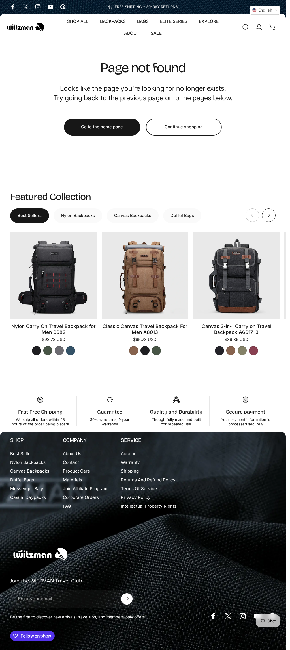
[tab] (29, 215)
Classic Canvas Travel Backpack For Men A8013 (145, 329)
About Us (72, 453)
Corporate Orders (81, 497)
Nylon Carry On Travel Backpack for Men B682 (53, 329)
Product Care (76, 471)
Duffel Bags (22, 479)
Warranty (130, 462)
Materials (72, 479)
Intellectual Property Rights (148, 506)
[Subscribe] (127, 599)
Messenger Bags (27, 488)
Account (129, 453)
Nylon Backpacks (28, 462)
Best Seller (21, 453)
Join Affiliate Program (85, 488)
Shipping (130, 471)
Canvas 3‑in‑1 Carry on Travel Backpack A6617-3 (236, 329)
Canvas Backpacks (29, 471)
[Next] (269, 215)
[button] (265, 10)
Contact (71, 462)
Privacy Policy (136, 497)
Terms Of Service (139, 488)
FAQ (67, 506)
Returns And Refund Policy (148, 479)
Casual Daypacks (28, 497)
